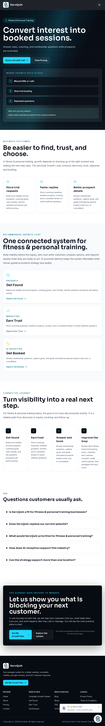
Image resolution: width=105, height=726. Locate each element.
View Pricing (41, 60)
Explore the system (41, 634)
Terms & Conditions (88, 700)
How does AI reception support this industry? (39, 548)
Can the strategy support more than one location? (42, 560)
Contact (6, 709)
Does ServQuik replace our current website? (38, 524)
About (5, 700)
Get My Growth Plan (18, 634)
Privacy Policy (86, 696)
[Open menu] (99, 4)
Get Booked (34, 709)
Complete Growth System (39, 696)
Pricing (6, 705)
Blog (56, 696)
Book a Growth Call (15, 60)
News (57, 700)
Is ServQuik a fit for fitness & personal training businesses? (48, 512)
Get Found (33, 700)
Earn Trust (33, 705)
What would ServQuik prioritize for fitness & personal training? (51, 536)
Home (5, 696)
